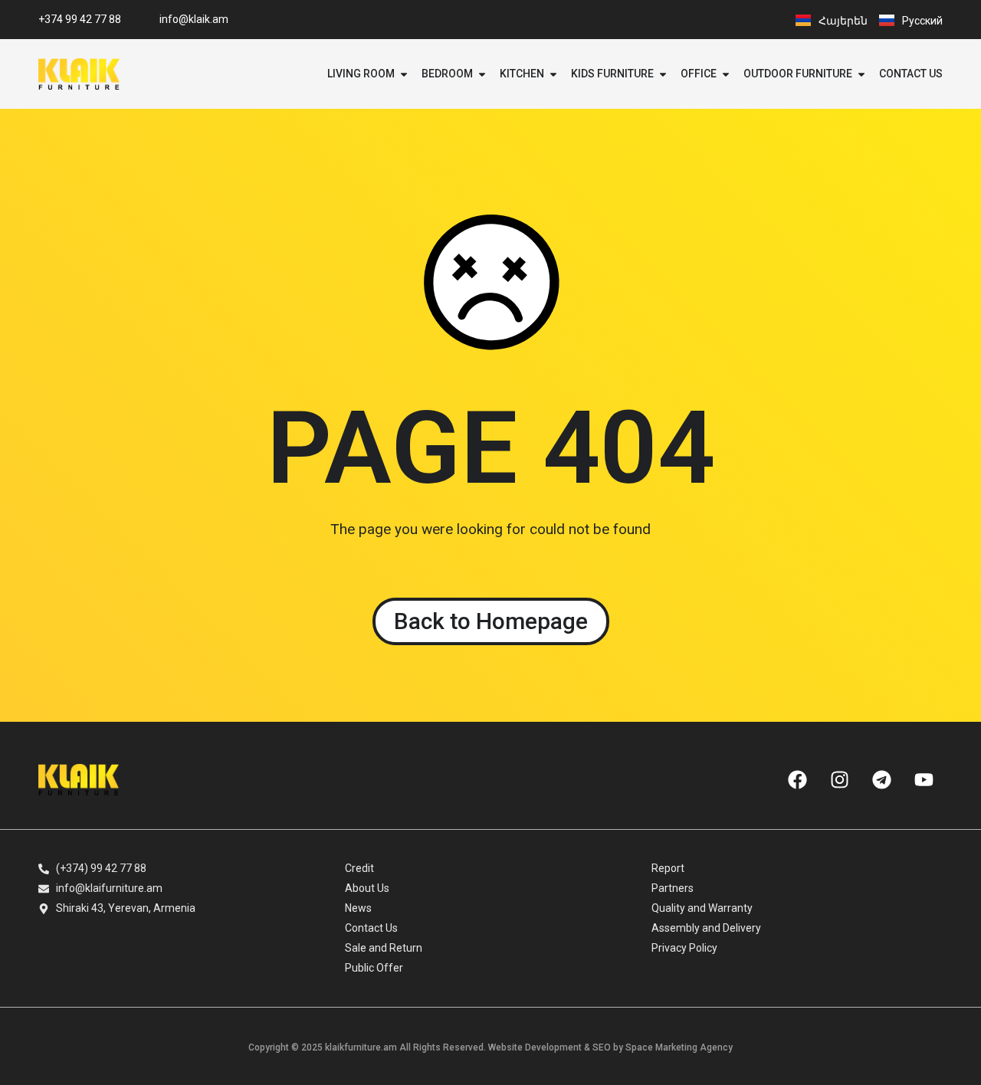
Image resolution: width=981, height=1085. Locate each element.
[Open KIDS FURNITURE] (663, 74)
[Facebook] (797, 779)
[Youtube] (923, 779)
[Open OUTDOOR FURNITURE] (861, 74)
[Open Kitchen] (553, 74)
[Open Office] (725, 74)
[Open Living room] (404, 74)
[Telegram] (881, 779)
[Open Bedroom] (482, 74)
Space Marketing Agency (679, 1047)
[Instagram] (839, 779)
